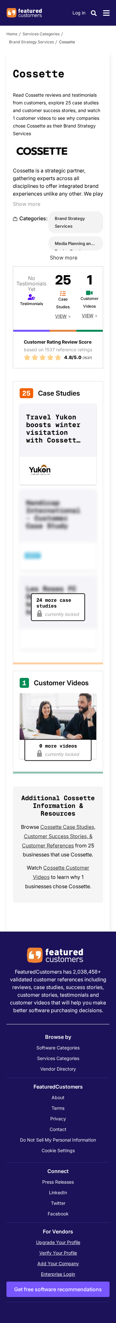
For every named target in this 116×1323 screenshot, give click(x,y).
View (61, 316)
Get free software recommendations (58, 1289)
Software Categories (58, 1047)
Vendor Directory (58, 1069)
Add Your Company (58, 1263)
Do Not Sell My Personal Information (58, 1140)
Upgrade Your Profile (58, 1242)
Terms (58, 1108)
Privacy (58, 1118)
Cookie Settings (58, 1150)
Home (11, 33)
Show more (26, 204)
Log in (78, 12)
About (58, 1097)
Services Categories (41, 33)
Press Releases (58, 1182)
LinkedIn (58, 1192)
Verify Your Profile (58, 1253)
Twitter (58, 1203)
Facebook (58, 1213)
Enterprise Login (58, 1274)
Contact (58, 1129)
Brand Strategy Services (31, 41)
